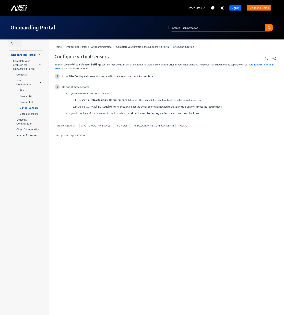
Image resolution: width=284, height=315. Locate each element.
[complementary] (274, 59)
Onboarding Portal (76, 46)
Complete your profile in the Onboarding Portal (142, 46)
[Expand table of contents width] (18, 43)
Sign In (235, 8)
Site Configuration (183, 46)
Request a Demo (259, 8)
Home (58, 46)
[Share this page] (274, 59)
